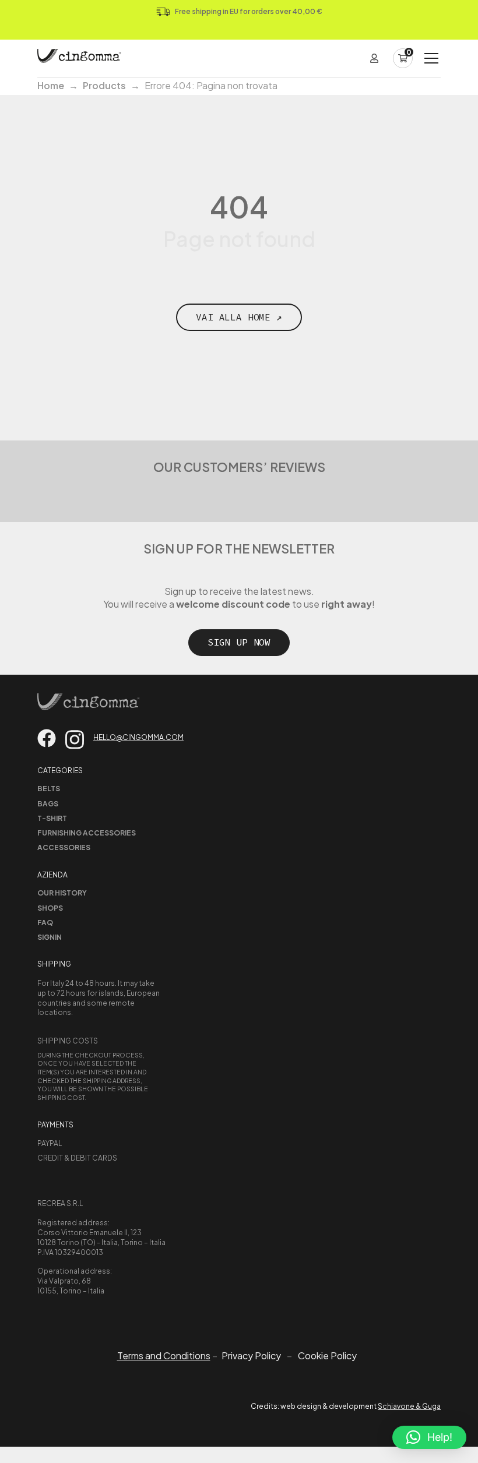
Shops (50, 908)
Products (104, 85)
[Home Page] (79, 58)
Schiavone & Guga (409, 1406)
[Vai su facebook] (46, 738)
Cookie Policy (327, 1356)
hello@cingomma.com (138, 737)
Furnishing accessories (86, 833)
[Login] (374, 58)
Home (50, 85)
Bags (47, 804)
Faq (45, 922)
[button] (429, 1437)
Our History (62, 893)
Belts (48, 788)
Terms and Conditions (163, 1355)
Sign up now (239, 642)
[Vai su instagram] (74, 739)
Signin (49, 937)
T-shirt (52, 818)
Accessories (63, 847)
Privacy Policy (251, 1356)
